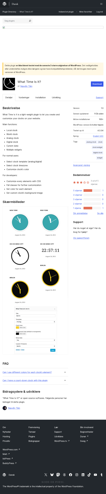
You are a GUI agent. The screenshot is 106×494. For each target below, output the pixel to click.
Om (4, 427)
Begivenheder (86, 432)
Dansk (12, 475)
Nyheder (7, 432)
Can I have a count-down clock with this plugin (25, 380)
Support (99, 97)
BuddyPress (10, 463)
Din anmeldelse (80, 213)
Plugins (31, 436)
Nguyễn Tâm (26, 86)
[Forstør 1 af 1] (64, 209)
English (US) (98, 136)
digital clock (97, 153)
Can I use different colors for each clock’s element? (27, 372)
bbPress (8, 458)
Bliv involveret (86, 427)
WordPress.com (11, 449)
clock (100, 142)
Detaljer (9, 97)
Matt (6, 454)
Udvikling (56, 97)
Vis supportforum (81, 238)
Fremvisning (34, 427)
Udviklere (58, 436)
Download (97, 84)
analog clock (91, 142)
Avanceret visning (81, 165)
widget (99, 158)
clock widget (97, 147)
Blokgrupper (34, 441)
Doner (84, 436)
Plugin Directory (9, 12)
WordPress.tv (62, 441)
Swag (84, 441)
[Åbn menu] (102, 4)
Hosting (6, 436)
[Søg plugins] (30, 20)
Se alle (100, 213)
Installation (40, 97)
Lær (56, 427)
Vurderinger (24, 97)
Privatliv (6, 441)
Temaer (32, 432)
